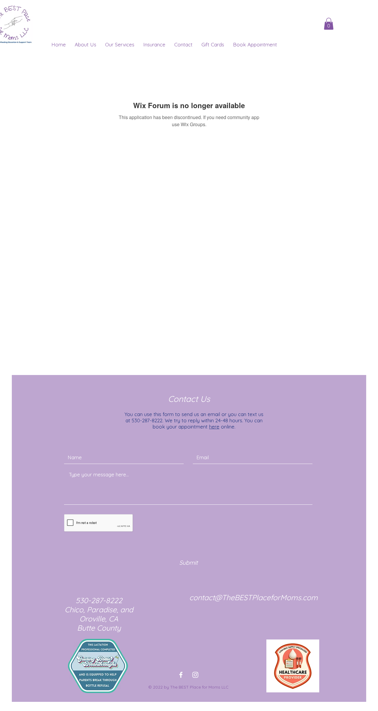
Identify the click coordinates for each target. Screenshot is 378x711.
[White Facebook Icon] (181, 675)
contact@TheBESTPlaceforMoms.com (253, 597)
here (214, 426)
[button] (329, 24)
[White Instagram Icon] (195, 675)
